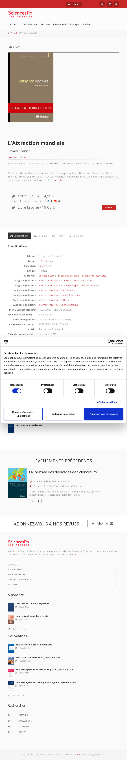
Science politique (70, 285)
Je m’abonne (99, 523)
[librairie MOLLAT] (59, 200)
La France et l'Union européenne (32, 603)
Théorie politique (90, 285)
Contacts (13, 564)
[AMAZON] (51, 200)
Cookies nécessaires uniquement (23, 414)
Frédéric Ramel (17, 157)
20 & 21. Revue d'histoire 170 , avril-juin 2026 (37, 657)
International (60, 24)
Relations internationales (93, 275)
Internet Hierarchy (48, 280)
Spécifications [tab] (20, 235)
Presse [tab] (59, 235)
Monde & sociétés (70, 295)
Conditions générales (19, 579)
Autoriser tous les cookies (104, 414)
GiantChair (82, 754)
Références (45, 265)
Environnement (30, 24)
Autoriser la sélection (63, 414)
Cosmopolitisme (47, 275)
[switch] (48, 390)
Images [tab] (16, 47)
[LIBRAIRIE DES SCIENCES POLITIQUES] (48, 200)
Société (87, 24)
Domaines (66, 280)
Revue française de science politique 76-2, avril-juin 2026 (44, 669)
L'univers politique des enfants (31, 616)
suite (33, 501)
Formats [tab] (42, 235)
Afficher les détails (107, 402)
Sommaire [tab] (77, 235)
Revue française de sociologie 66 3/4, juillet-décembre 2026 (45, 682)
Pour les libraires (17, 574)
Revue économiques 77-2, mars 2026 (33, 644)
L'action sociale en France (28, 424)
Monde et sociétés (84, 280)
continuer (72, 554)
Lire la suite (61, 180)
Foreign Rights (16, 569)
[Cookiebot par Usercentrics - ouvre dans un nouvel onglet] (109, 341)
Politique (74, 24)
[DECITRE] (55, 200)
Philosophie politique (68, 275)
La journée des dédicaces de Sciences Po (63, 471)
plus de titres (18, 629)
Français (75, 4)
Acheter (109, 207)
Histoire (45, 24)
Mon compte (14, 584)
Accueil (13, 24)
